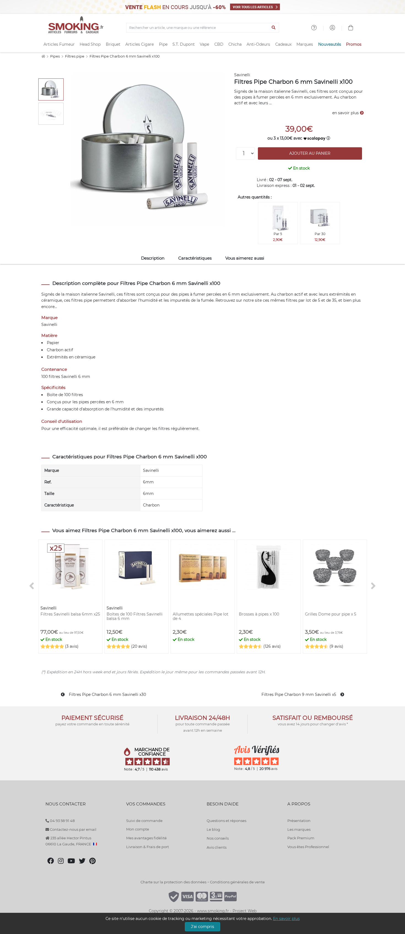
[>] (373, 586)
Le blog (213, 829)
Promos (353, 44)
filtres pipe (81, 300)
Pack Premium (300, 838)
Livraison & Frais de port (147, 847)
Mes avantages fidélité (146, 838)
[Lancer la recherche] (274, 27)
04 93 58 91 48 (62, 820)
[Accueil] (43, 56)
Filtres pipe (75, 56)
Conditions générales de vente (237, 882)
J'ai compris (202, 926)
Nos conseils (218, 838)
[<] (31, 586)
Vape (204, 44)
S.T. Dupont (183, 44)
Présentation (298, 820)
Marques (304, 44)
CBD (218, 44)
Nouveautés (329, 44)
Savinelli (242, 74)
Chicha (235, 44)
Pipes (55, 56)
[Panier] (350, 28)
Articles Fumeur (59, 44)
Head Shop (90, 44)
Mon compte (137, 829)
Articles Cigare (139, 44)
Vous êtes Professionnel (308, 847)
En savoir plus (286, 918)
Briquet (113, 44)
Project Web (244, 910)
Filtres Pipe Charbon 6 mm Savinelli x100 (125, 56)
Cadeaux (283, 44)
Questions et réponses (226, 820)
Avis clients (216, 847)
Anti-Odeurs (258, 44)
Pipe (163, 44)
